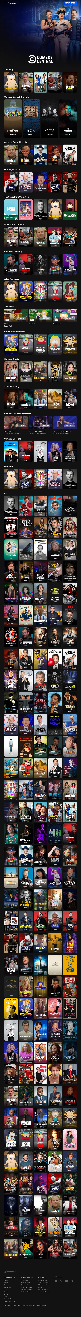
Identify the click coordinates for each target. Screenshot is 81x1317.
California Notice (26, 1292)
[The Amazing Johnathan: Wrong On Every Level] (11, 527)
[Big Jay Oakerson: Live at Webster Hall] (40, 571)
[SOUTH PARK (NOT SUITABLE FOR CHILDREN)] (26, 1139)
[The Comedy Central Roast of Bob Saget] (55, 637)
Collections (7, 1287)
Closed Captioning (43, 1282)
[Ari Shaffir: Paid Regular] (40, 549)
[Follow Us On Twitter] (61, 1281)
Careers (40, 1287)
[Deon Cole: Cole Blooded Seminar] (55, 746)
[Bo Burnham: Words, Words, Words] (70, 571)
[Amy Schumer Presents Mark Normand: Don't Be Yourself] (26, 527)
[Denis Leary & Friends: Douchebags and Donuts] (40, 746)
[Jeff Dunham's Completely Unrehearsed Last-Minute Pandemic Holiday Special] (11, 855)
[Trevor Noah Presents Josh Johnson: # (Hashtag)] (40, 1227)
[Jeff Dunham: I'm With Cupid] (70, 833)
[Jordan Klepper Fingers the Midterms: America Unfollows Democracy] (55, 921)
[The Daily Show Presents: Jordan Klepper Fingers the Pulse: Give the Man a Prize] (55, 1183)
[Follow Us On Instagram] (72, 1281)
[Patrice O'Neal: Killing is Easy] (11, 1074)
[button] (5, 3)
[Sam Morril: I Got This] (55, 1139)
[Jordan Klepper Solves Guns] (26, 921)
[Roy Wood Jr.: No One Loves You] (11, 1118)
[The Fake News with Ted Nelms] (40, 790)
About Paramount (43, 1289)
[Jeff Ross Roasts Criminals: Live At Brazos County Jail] (70, 855)
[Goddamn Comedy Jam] (55, 790)
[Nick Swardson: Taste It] (70, 1030)
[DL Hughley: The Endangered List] (70, 702)
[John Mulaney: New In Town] (55, 899)
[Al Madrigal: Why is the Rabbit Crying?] (55, 506)
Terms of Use (24, 1280)
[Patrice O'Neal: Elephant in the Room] (70, 1052)
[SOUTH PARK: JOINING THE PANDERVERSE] (11, 1139)
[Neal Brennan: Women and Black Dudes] (40, 1030)
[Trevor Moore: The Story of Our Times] (26, 1227)
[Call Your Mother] (55, 593)
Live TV (6, 1289)
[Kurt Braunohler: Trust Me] (26, 965)
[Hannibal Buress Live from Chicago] (26, 812)
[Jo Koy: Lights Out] (70, 877)
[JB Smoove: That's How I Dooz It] (26, 833)
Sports (6, 1292)
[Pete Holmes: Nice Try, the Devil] (55, 1074)
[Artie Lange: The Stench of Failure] (55, 549)
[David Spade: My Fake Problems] (70, 724)
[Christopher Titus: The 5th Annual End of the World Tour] (11, 637)
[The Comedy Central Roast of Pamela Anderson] (11, 680)
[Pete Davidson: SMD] (40, 1074)
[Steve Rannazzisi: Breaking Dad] (26, 1161)
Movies (6, 1285)
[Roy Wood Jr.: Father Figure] (55, 1096)
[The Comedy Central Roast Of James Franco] (55, 659)
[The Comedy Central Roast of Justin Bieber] (70, 659)
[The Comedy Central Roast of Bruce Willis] (70, 637)
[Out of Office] (55, 1052)
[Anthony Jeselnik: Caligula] (26, 549)
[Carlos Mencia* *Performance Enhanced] (70, 593)
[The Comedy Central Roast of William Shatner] (40, 680)
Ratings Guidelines (43, 1285)
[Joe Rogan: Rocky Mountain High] (40, 899)
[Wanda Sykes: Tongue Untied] (40, 1249)
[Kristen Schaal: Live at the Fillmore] (70, 943)
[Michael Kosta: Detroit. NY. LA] (11, 1008)
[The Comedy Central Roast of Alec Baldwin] (40, 637)
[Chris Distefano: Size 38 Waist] (55, 615)
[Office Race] (40, 1052)
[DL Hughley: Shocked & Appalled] (55, 702)
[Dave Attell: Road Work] (55, 724)
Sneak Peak (7, 1299)
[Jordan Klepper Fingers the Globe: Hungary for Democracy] (40, 921)
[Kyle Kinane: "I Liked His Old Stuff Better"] (55, 965)
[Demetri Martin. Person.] (11, 746)
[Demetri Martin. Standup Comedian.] (26, 746)
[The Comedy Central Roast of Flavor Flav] (40, 659)
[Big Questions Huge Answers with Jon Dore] (55, 571)
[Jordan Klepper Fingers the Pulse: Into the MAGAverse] (70, 921)
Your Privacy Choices (27, 1287)
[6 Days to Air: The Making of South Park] (11, 506)
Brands (6, 1294)
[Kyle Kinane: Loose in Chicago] (70, 965)
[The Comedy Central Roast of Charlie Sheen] (11, 659)
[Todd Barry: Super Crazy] (40, 1205)
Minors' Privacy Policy (27, 1289)
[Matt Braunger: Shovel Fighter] (70, 986)
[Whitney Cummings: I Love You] (55, 1249)
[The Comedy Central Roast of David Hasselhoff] (26, 659)
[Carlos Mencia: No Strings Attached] (26, 615)
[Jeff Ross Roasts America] (40, 855)
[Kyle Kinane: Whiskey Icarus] (11, 986)
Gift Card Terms (25, 1282)
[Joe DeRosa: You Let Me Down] (11, 899)
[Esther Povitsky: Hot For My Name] (70, 768)
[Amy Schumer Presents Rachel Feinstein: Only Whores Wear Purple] (40, 527)
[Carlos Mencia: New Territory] (11, 615)
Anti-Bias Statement (43, 1292)
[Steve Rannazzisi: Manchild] (40, 1161)
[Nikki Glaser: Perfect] (11, 1052)
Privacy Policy (25, 1285)
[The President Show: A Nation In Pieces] (70, 1074)
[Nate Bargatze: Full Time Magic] (11, 1030)
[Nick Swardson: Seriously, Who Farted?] (55, 1030)
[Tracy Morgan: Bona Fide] (70, 1205)
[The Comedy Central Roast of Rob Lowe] (26, 680)
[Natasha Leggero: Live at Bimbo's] (70, 1008)
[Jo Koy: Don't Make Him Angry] (55, 877)
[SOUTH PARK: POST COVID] (55, 1118)
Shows (6, 1282)
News (5, 1296)
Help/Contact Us (42, 1280)
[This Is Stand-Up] (11, 1205)
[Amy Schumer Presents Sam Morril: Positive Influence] (55, 527)
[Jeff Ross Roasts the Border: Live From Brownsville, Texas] (11, 877)
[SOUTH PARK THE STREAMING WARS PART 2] (70, 1118)
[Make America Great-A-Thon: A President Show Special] (40, 986)
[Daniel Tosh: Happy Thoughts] (40, 724)
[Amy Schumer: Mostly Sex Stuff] (70, 527)
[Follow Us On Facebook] (56, 1281)
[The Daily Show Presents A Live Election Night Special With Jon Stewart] (11, 724)
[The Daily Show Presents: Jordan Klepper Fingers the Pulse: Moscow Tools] (11, 943)
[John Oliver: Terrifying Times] (11, 921)
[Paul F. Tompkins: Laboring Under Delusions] (26, 1074)
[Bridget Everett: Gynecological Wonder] (11, 593)
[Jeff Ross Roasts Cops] (55, 855)
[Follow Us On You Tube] (66, 1281)
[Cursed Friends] (40, 702)
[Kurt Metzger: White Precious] (40, 965)
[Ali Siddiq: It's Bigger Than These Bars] (70, 506)
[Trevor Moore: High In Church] (11, 1227)
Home (6, 1280)
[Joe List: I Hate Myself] (26, 899)
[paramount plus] (13, 3)
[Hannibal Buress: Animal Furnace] (11, 812)
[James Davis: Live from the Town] (40, 833)
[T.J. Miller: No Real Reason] (70, 1161)
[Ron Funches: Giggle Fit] (40, 1096)
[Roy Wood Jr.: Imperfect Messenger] (70, 1096)
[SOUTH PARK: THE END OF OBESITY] (40, 1139)
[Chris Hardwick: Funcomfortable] (70, 615)
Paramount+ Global (9, 1301)
